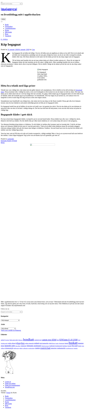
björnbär (7, 340)
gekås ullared (12, 343)
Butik (7, 25)
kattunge (24, 346)
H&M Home (52, 343)
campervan (37, 340)
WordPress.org (10, 387)
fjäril (79, 340)
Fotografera (9, 26)
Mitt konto (8, 32)
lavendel (69, 346)
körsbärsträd (58, 346)
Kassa (7, 30)
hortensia (61, 343)
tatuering (54, 348)
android (3, 340)
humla (66, 343)
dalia (58, 340)
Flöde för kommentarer (12, 385)
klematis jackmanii (34, 346)
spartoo (37, 348)
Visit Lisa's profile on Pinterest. (11, 330)
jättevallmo (18, 346)
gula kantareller (44, 343)
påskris (21, 348)
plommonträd (9, 348)
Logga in (8, 382)
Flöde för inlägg (10, 383)
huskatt (73, 342)
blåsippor (20, 340)
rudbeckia (25, 348)
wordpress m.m (69, 348)
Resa (6, 34)
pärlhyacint (16, 348)
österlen (76, 348)
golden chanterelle (29, 343)
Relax (3, 142)
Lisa (33, 49)
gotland (36, 343)
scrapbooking (31, 348)
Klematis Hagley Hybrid (9, 141)
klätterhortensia (45, 346)
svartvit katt (45, 348)
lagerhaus (64, 346)
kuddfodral (52, 346)
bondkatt (28, 339)
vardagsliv (10, 139)
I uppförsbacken (10, 28)
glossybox (20, 343)
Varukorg (8, 36)
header (57, 343)
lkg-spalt (75, 346)
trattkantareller (61, 348)
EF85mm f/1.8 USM (68, 339)
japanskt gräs (10, 346)
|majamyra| (9, 9)
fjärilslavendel (4, 343)
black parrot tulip (14, 340)
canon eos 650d (49, 339)
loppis (79, 346)
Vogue (8, 393)
